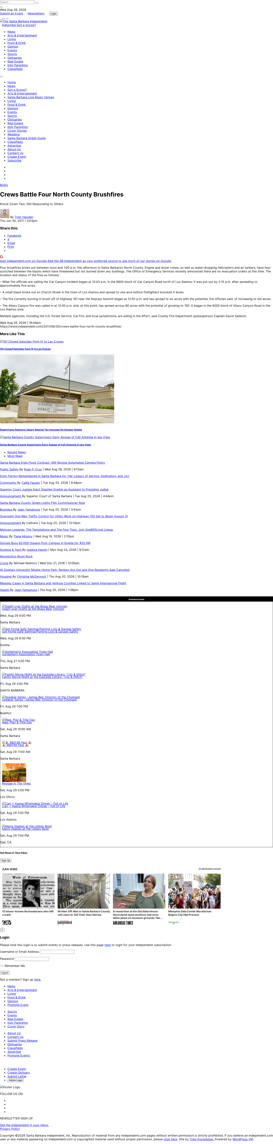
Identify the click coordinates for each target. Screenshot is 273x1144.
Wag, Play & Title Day (17, 722)
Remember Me (14, 966)
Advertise (14, 145)
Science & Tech (11, 550)
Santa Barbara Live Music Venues (30, 97)
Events (12, 50)
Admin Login (15, 1080)
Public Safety (10, 469)
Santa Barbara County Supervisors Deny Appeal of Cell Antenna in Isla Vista (45, 444)
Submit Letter (17, 1076)
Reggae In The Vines (16, 783)
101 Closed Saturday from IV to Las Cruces (25, 348)
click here (170, 1139)
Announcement (11, 496)
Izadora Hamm (37, 550)
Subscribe (9, 25)
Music (4, 536)
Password (7, 959)
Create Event (16, 157)
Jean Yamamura (28, 509)
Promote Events (18, 1055)
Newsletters (36, 13)
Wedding (13, 134)
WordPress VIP (243, 1139)
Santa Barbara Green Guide (26, 138)
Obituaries (14, 58)
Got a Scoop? (26, 25)
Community (8, 483)
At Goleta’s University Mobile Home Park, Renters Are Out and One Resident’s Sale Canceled (64, 570)
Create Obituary (18, 1072)
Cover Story (16, 1026)
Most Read (14, 456)
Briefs (4, 185)
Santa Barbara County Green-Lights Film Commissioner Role (42, 503)
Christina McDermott (31, 576)
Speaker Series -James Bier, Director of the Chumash (39, 700)
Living (11, 39)
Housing (6, 576)
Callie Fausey (31, 483)
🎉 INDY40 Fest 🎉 (15, 745)
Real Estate (15, 61)
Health (5, 590)
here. (37, 979)
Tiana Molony (23, 536)
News (11, 31)
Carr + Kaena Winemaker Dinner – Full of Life (33, 806)
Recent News (16, 452)
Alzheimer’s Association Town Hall (26, 654)
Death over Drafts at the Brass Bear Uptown (33, 609)
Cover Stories (17, 130)
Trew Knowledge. (202, 1139)
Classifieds (15, 69)
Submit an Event (11, 13)
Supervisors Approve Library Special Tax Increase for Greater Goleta (41, 429)
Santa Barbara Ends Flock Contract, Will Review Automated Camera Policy (52, 462)
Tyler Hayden (24, 217)
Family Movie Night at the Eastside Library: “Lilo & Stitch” (42, 677)
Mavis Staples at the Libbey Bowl (25, 829)
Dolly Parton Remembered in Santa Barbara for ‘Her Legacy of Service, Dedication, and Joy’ (65, 476)
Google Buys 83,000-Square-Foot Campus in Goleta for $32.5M (45, 543)
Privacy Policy (10, 1129)
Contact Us (15, 153)
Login (53, 13)
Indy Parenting (17, 65)
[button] (28, 899)
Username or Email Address (19, 951)
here (108, 945)
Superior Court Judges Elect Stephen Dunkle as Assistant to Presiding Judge (54, 489)
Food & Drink (16, 43)
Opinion (12, 46)
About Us (14, 149)
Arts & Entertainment (22, 35)
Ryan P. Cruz (33, 469)
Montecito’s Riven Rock (16, 556)
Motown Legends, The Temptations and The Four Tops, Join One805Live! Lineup (56, 529)
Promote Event (17, 1005)
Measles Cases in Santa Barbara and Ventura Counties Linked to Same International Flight (63, 583)
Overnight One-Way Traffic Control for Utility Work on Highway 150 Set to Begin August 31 (64, 516)
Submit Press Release (22, 1040)
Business (6, 509)
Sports (12, 54)
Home (11, 82)
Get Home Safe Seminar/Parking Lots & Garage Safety (40, 631)
